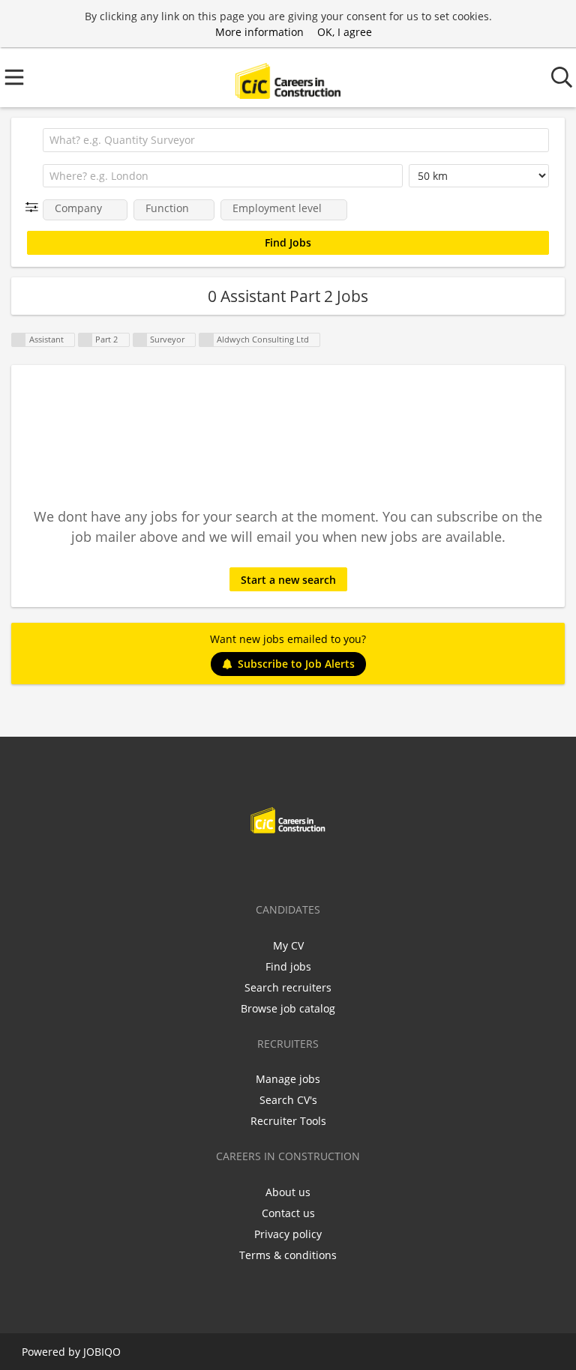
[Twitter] (266, 865)
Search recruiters (288, 987)
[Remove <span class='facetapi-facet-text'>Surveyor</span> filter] (140, 340)
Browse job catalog (288, 1008)
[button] (35, 207)
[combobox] (296, 140)
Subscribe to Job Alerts (296, 664)
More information (259, 32)
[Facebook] (241, 865)
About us (288, 1192)
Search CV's (288, 1100)
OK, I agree (344, 32)
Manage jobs (288, 1079)
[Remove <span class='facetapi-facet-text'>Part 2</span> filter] (85, 340)
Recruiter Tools (288, 1121)
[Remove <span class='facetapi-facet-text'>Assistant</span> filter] (19, 340)
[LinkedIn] (291, 865)
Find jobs (288, 966)
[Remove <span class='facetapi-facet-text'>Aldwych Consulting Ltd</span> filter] (206, 340)
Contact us (288, 1213)
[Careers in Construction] (288, 77)
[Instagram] (315, 865)
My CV (288, 945)
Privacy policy (288, 1234)
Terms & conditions (288, 1255)
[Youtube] (337, 865)
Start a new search (288, 580)
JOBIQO (102, 1352)
